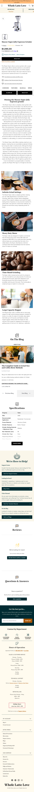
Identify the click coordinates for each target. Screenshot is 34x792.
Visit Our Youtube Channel (10, 504)
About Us (5, 757)
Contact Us (5, 759)
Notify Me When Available (8, 61)
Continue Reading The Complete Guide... (15, 383)
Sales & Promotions (7, 733)
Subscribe (5, 776)
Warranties (5, 736)
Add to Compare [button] (20, 54)
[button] (1, 5)
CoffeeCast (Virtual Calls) (9, 771)
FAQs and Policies (7, 766)
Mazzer (4, 45)
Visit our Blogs (7, 517)
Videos (4, 743)
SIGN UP (28, 621)
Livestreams (6, 773)
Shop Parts (6, 489)
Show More (17, 443)
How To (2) (17, 344)
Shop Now (11, 11)
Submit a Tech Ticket (23, 683)
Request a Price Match (9, 54)
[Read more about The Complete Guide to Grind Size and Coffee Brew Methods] (17, 354)
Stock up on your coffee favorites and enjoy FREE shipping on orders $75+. (17, 1)
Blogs (4, 741)
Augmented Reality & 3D (8, 745)
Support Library (13, 683)
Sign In (4, 722)
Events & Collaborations (8, 764)
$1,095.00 (9, 93)
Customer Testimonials (8, 769)
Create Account (6, 725)
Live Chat (26, 650)
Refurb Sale (11, 9)
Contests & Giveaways (8, 748)
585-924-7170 (19, 650)
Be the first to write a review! (17, 557)
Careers (5, 761)
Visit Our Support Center (10, 473)
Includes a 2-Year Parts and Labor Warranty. (13, 80)
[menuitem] (17, 722)
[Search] (29, 6)
